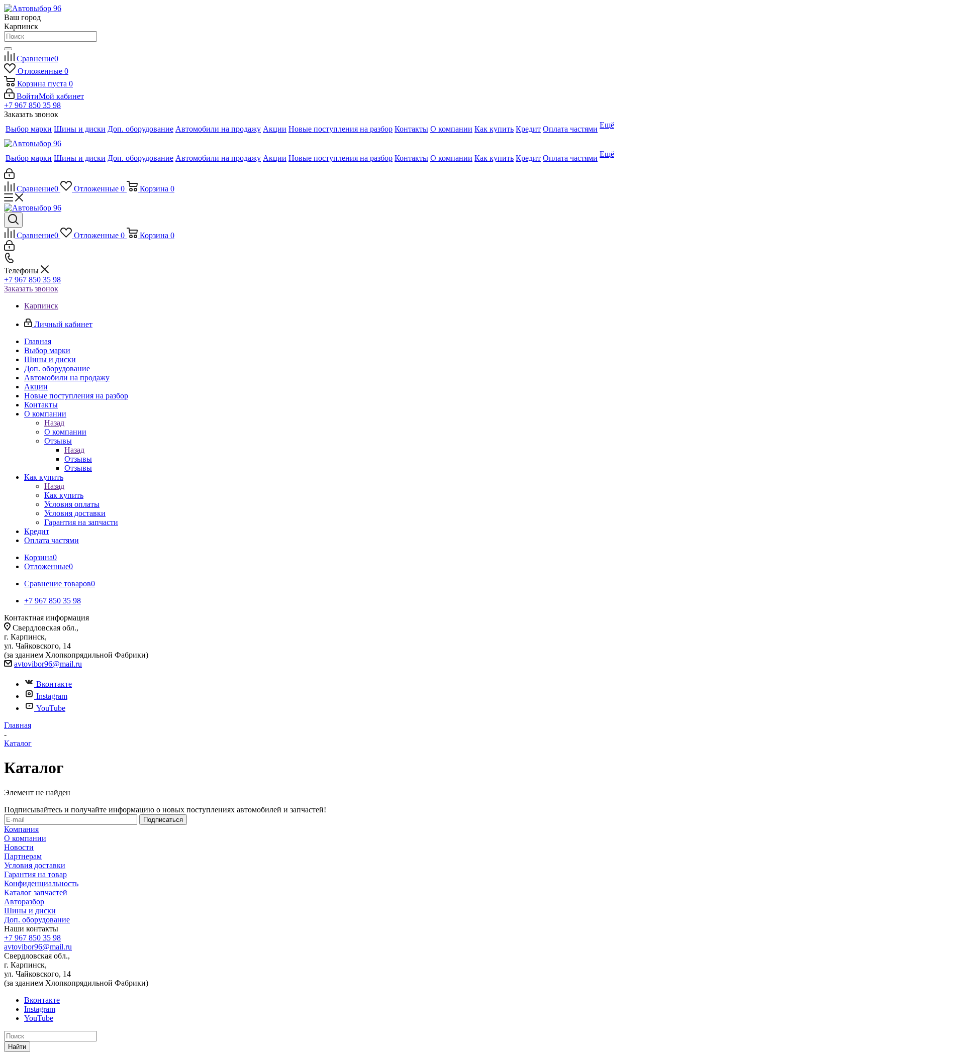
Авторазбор (24, 901)
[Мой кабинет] (9, 176)
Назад (54, 422)
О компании (65, 432)
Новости (19, 847)
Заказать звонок (31, 288)
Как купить (63, 495)
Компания (21, 829)
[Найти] (8, 48)
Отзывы (78, 459)
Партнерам (23, 856)
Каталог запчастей (35, 892)
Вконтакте (54, 684)
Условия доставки (34, 865)
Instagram (51, 696)
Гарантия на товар (35, 874)
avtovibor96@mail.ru (48, 664)
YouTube (50, 708)
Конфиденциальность (41, 883)
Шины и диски (30, 910)
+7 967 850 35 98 (32, 105)
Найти (17, 1046)
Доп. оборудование (37, 919)
